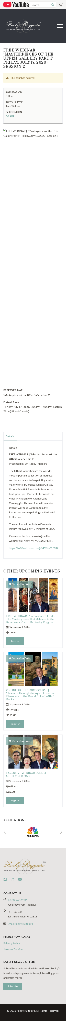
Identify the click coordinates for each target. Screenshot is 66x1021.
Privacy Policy (11, 943)
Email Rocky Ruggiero (20, 923)
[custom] (5, 879)
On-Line (10, 115)
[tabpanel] (33, 498)
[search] (53, 5)
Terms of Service (13, 949)
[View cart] (61, 4)
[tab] (10, 436)
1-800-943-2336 (17, 900)
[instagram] (12, 879)
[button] (5, 832)
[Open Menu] (60, 26)
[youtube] (20, 879)
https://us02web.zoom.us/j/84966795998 (33, 548)
